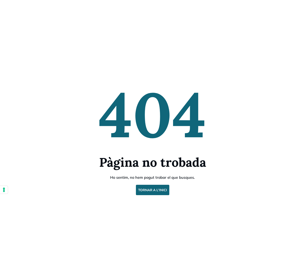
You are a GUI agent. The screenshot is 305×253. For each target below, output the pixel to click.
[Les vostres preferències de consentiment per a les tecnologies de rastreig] (4, 190)
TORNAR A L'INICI (152, 190)
